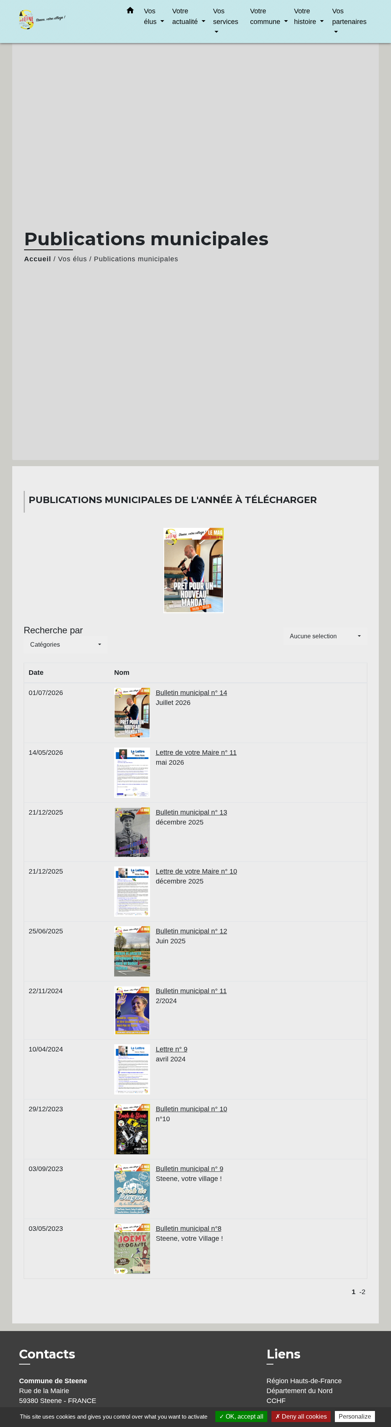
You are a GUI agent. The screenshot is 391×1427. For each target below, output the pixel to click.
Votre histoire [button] (306, 16)
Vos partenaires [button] (349, 16)
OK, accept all (243, 1416)
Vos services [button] (225, 16)
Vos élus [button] (151, 16)
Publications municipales (136, 259)
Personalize (355, 1416)
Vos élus (72, 259)
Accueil (37, 259)
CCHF (276, 1401)
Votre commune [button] (266, 16)
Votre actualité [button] (186, 16)
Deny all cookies (303, 1416)
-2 (362, 1292)
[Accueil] (65, 21)
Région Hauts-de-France (304, 1381)
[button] (130, 12)
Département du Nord (300, 1391)
